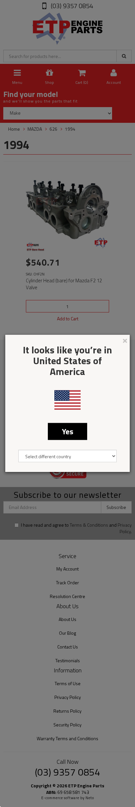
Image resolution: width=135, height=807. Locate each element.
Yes (67, 431)
